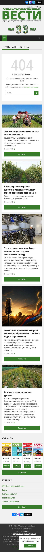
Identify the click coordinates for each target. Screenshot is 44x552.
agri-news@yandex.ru (30, 534)
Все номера (22, 472)
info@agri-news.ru (18, 534)
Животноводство (8, 498)
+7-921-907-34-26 (24, 531)
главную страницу (31, 87)
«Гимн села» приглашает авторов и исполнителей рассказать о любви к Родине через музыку (22, 333)
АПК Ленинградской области (13, 486)
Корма (4, 490)
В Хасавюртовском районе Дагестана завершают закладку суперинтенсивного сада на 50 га (20, 189)
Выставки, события (9, 494)
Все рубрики (22, 507)
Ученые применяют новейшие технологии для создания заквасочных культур (19, 251)
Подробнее (22, 154)
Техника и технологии (10, 502)
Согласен (30, 545)
